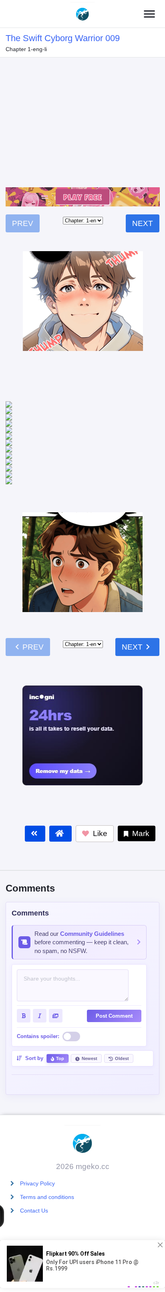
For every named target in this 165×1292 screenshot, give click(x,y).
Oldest (122, 1013)
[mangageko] (82, 14)
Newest (89, 1013)
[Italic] (39, 971)
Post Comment (114, 971)
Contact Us (34, 1210)
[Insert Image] (55, 971)
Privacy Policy (37, 1183)
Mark (139, 789)
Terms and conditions (47, 1197)
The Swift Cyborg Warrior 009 (63, 38)
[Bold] (23, 971)
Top (60, 1013)
